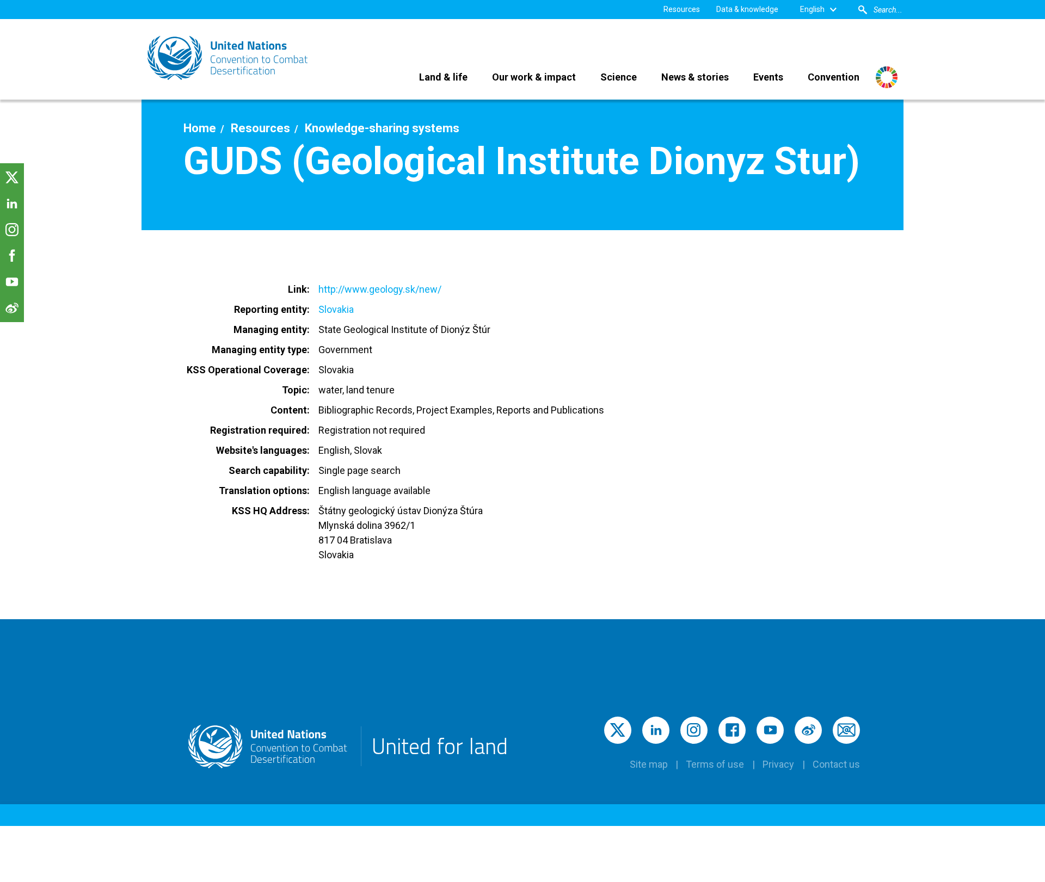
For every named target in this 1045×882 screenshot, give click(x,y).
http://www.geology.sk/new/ (379, 289)
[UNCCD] (228, 58)
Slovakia (336, 309)
